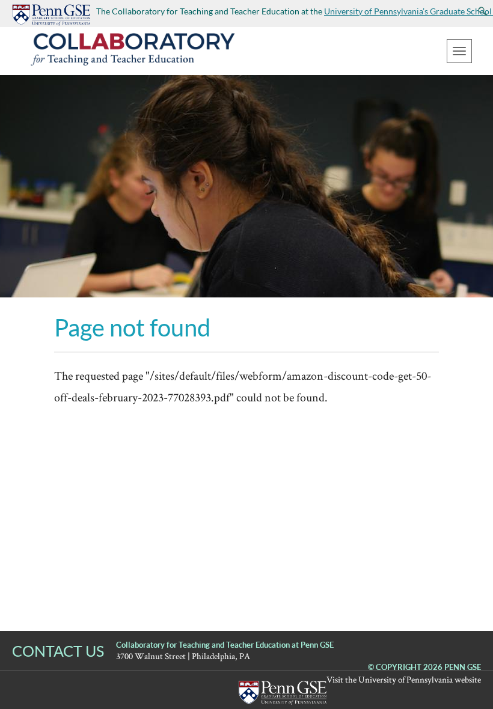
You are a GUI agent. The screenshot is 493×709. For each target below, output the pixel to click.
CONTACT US (58, 651)
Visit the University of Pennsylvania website (403, 679)
